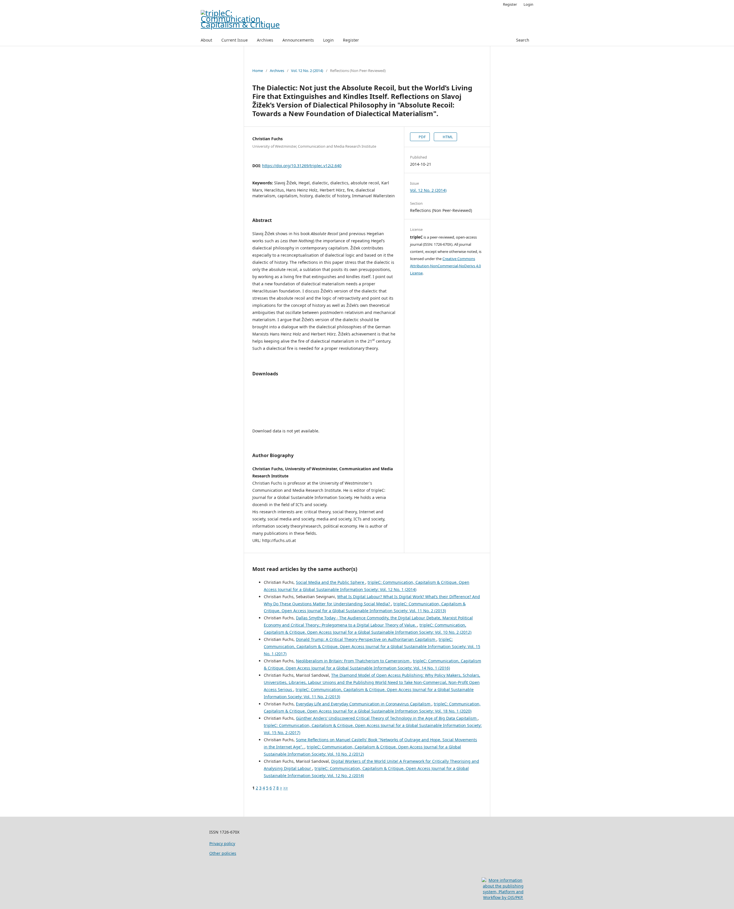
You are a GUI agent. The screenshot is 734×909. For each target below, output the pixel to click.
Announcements (298, 40)
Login (328, 40)
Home (257, 70)
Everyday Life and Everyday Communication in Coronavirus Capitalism (364, 704)
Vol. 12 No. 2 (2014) (307, 70)
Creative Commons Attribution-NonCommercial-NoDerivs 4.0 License (445, 266)
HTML (447, 136)
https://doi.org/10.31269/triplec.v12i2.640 (301, 165)
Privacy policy (222, 843)
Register (351, 40)
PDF (422, 136)
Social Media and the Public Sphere (330, 582)
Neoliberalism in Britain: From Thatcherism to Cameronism (353, 661)
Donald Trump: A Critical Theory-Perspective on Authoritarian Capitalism (366, 639)
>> (285, 788)
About (206, 40)
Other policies (222, 853)
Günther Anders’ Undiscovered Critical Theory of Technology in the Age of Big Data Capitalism (387, 718)
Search (522, 40)
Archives (265, 40)
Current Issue (234, 40)
